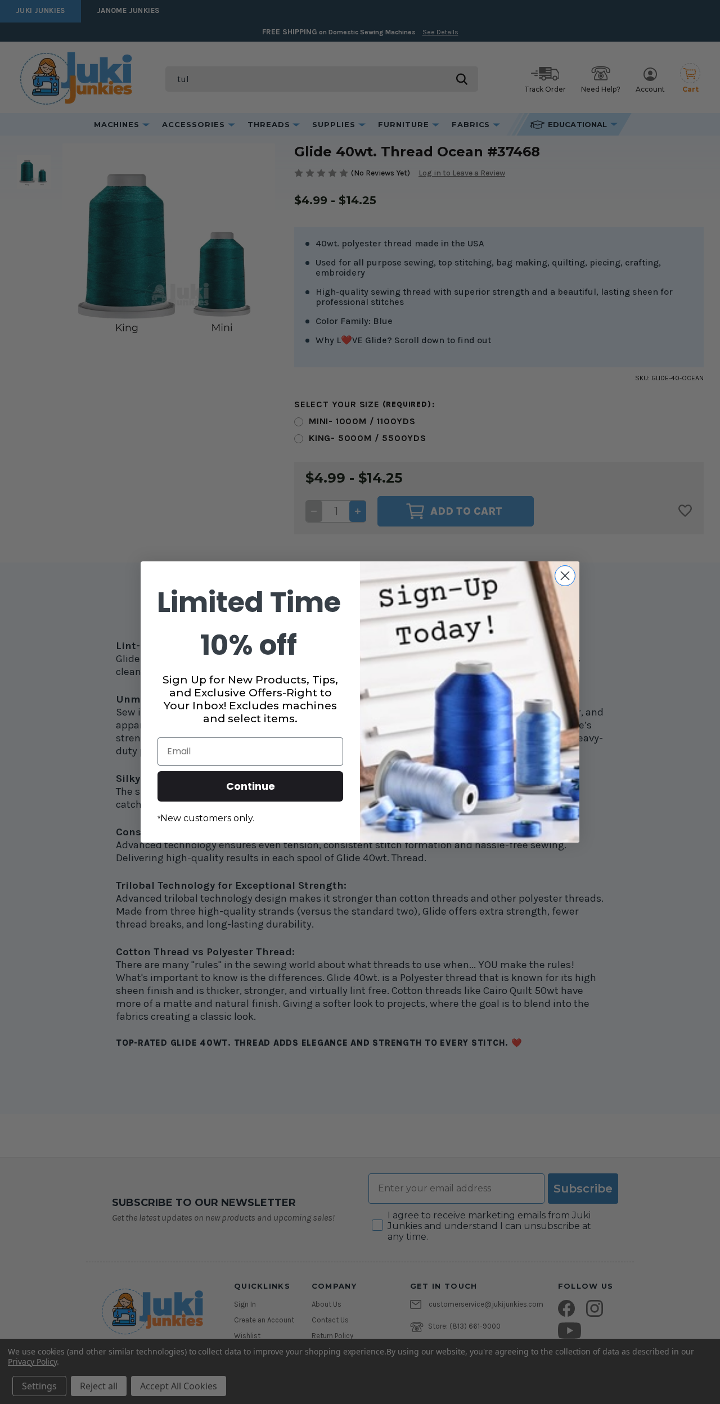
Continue (250, 786)
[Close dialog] (565, 576)
